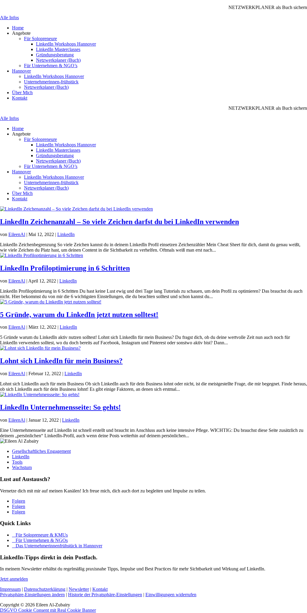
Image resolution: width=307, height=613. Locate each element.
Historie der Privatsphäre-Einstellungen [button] (105, 594)
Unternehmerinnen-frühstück (51, 81)
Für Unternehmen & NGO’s (50, 65)
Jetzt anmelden (14, 579)
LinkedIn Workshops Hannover (66, 43)
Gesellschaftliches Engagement (41, 451)
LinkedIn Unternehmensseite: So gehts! (60, 407)
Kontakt (19, 97)
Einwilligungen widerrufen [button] (170, 594)
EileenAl (16, 234)
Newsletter (79, 589)
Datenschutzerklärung (44, 589)
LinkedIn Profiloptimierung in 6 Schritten (65, 268)
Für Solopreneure (40, 38)
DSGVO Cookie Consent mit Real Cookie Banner (48, 610)
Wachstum (22, 467)
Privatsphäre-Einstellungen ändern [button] (32, 594)
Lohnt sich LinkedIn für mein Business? (61, 361)
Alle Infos (9, 17)
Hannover (21, 70)
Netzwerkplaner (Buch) (58, 60)
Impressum (10, 589)
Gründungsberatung (55, 54)
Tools (17, 462)
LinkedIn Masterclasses (58, 49)
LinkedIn (66, 234)
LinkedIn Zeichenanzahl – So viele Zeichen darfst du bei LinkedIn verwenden (119, 222)
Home (18, 27)
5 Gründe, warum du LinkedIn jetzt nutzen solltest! (79, 314)
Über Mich (22, 92)
